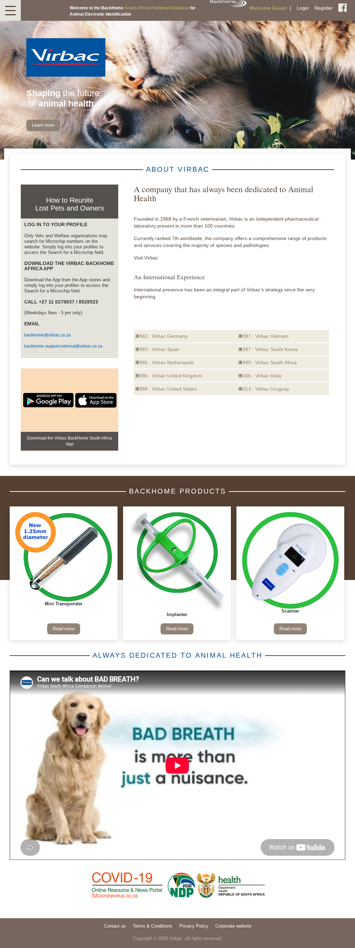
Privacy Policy (193, 926)
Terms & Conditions (152, 926)
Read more (64, 628)
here (164, 258)
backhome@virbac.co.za (47, 335)
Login (303, 8)
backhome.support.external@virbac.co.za (63, 346)
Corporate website (233, 926)
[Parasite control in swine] (290, 560)
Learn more (43, 125)
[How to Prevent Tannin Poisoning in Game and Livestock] (177, 562)
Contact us (115, 926)
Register (323, 8)
